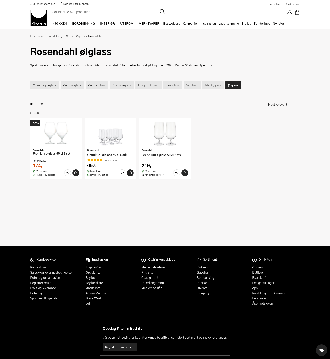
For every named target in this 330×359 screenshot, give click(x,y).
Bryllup (246, 23)
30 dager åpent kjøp (44, 4)
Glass (69, 36)
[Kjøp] (75, 172)
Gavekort (203, 272)
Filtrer (34, 104)
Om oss (257, 267)
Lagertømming (228, 23)
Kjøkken (202, 267)
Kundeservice (292, 4)
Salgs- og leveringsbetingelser (51, 272)
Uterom (202, 288)
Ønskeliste (93, 288)
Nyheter (278, 23)
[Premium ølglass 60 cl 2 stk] (56, 133)
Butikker (258, 272)
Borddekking (55, 36)
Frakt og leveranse (43, 288)
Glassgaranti (150, 277)
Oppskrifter (94, 272)
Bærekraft (259, 277)
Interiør (202, 282)
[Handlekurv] (297, 12)
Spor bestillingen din (44, 298)
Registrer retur (40, 282)
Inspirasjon (208, 23)
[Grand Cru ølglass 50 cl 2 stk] (165, 133)
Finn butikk (274, 4)
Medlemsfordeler (153, 267)
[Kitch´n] (39, 18)
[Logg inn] (289, 12)
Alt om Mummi (96, 293)
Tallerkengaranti (152, 282)
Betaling (36, 293)
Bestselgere (171, 23)
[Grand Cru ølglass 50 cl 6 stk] (110, 133)
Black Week (94, 298)
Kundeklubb (262, 23)
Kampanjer (190, 23)
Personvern (260, 298)
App (255, 288)
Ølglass (80, 36)
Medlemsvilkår (151, 288)
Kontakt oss (38, 267)
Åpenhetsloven (262, 303)
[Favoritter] (67, 172)
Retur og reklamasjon (45, 277)
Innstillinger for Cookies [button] (268, 293)
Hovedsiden (37, 36)
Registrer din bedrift (120, 347)
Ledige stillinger (263, 282)
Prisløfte (147, 272)
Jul (88, 303)
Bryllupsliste (94, 282)
